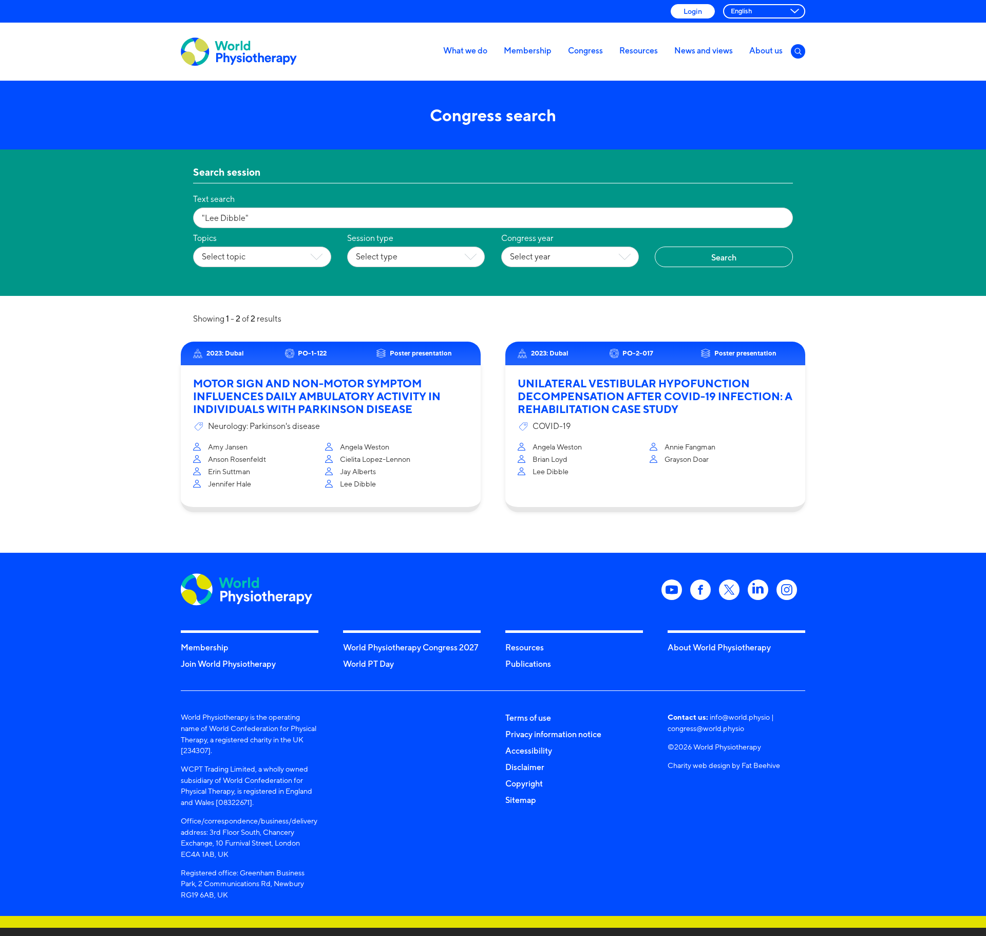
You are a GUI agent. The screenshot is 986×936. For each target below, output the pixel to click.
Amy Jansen (228, 446)
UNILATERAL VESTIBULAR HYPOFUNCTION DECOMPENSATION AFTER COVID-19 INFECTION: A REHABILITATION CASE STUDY (655, 396)
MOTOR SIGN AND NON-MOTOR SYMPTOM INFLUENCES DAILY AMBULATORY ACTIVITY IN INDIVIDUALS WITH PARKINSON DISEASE (317, 396)
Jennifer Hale (229, 483)
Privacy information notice (553, 734)
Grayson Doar (687, 459)
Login (693, 11)
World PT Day (368, 664)
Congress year (527, 238)
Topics (205, 238)
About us (766, 50)
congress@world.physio (706, 728)
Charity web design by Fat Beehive (724, 765)
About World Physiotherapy (719, 647)
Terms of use (528, 718)
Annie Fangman (690, 446)
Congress (585, 50)
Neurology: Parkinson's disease (264, 426)
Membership (528, 50)
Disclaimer (524, 767)
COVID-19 (552, 426)
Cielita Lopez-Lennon (375, 459)
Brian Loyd (550, 459)
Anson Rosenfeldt (237, 459)
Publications (528, 664)
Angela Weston (364, 446)
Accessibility (528, 750)
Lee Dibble (358, 483)
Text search (214, 199)
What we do (465, 50)
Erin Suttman (229, 471)
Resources (638, 50)
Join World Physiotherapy (228, 664)
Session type (370, 238)
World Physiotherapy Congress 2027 (410, 647)
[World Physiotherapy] (239, 52)
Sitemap (520, 800)
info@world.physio (740, 717)
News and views (703, 50)
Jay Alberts (358, 471)
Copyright (524, 783)
